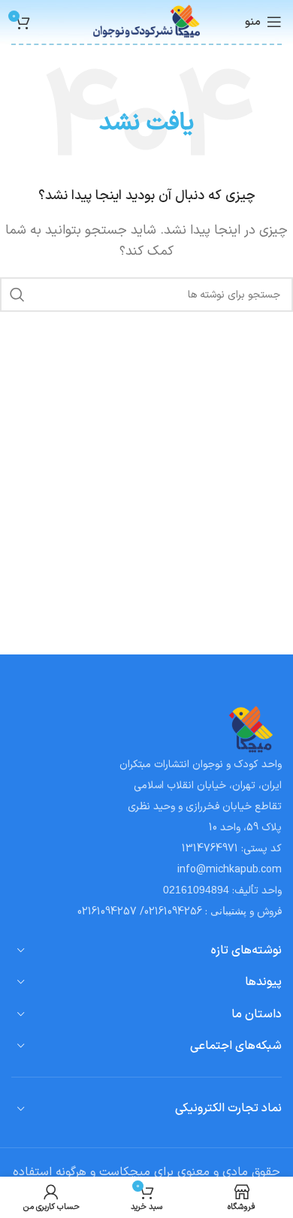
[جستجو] (17, 294)
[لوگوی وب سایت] (147, 21)
